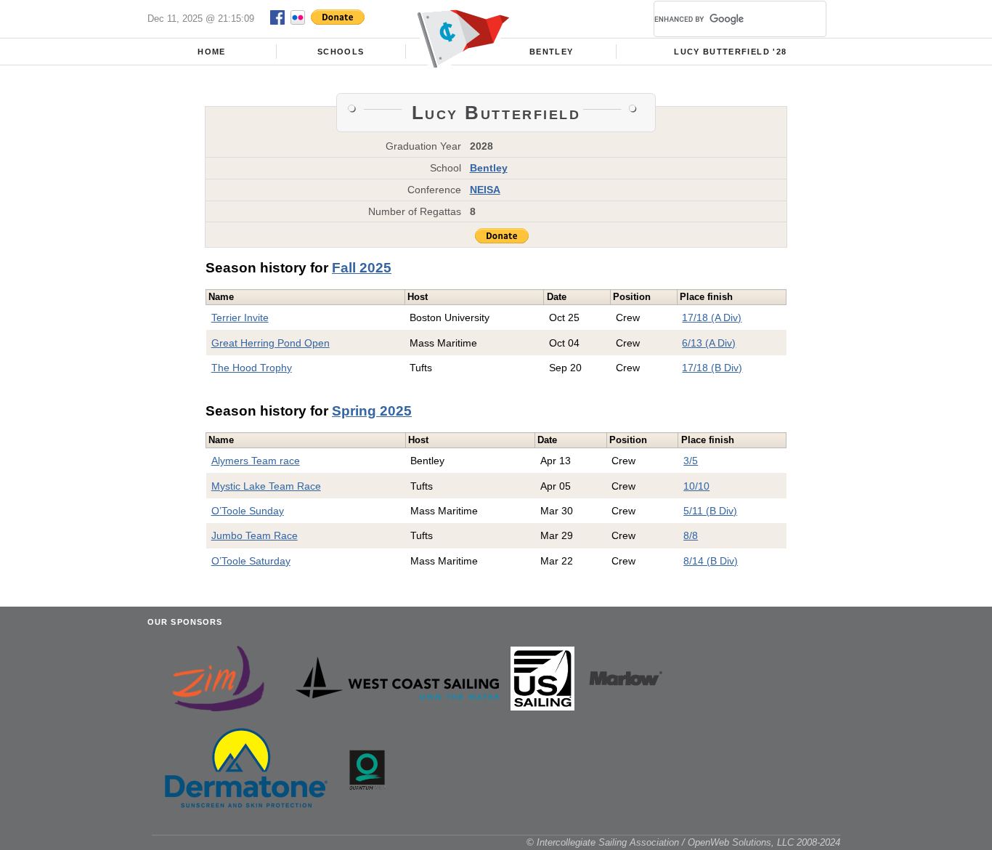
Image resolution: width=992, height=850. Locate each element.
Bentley (551, 51)
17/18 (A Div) (711, 317)
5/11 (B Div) (710, 511)
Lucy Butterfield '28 (730, 51)
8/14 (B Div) (710, 561)
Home (211, 51)
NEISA (485, 189)
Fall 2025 (361, 267)
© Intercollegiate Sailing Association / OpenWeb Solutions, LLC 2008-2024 (683, 842)
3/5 (690, 460)
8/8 (690, 535)
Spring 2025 (372, 410)
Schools (340, 51)
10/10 (696, 486)
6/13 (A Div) (709, 343)
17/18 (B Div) (712, 367)
